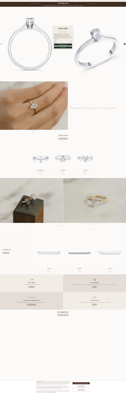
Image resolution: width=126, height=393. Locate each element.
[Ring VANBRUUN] (93, 4)
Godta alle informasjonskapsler (81, 383)
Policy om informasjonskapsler (51, 392)
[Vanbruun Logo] (63, 3)
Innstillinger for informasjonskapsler (81, 390)
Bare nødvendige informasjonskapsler (81, 386)
